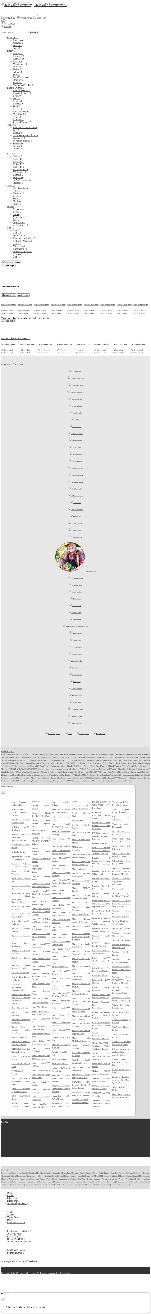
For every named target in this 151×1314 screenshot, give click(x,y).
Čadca (17, 233)
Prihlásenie (12, 1198)
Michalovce (19, 172)
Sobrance (18, 177)
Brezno (17, 95)
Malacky (18, 43)
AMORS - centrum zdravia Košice (128, 775)
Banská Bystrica (15, 88)
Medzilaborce (20, 64)
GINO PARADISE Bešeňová (91, 778)
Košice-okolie (20, 169)
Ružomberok (20, 249)
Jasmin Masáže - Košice (20, 778)
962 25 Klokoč (14, 1233)
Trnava (11, 185)
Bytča (16, 230)
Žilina (10, 227)
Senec (16, 48)
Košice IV (18, 167)
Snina (16, 74)
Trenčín (11, 125)
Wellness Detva (7, 757)
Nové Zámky (20, 217)
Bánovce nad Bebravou (25, 127)
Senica (17, 198)
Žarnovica (18, 119)
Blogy (4, 1122)
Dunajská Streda (21, 188)
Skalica (17, 201)
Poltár (16, 106)
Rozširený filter (8, 295)
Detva (16, 98)
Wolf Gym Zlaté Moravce (28, 772)
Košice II (18, 161)
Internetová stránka (16, 1222)
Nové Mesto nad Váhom (25, 135)
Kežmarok (18, 58)
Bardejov (18, 53)
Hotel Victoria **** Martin (121, 766)
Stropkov (18, 80)
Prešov (11, 51)
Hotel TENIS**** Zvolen (95, 772)
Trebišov (18, 182)
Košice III (18, 164)
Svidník (17, 82)
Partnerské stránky (15, 1253)
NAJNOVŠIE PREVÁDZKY (15, 338)
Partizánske (19, 138)
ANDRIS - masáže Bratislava (79, 781)
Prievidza (18, 143)
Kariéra (10, 1195)
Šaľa (16, 220)
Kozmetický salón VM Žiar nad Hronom (103, 757)
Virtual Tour (12, 1217)
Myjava (17, 133)
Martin (17, 243)
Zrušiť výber (23, 295)
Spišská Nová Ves (22, 180)
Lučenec (18, 103)
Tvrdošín (18, 254)
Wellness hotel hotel (8, 305)
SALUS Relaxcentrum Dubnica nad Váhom (98, 769)
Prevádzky (7, 752)
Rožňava (18, 175)
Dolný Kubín (20, 235)
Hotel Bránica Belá (105, 775)
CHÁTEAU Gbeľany (10, 754)
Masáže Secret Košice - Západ (43, 778)
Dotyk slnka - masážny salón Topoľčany (32, 766)
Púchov (17, 146)
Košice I (18, 159)
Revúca (17, 109)
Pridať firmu (26, 18)
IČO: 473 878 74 (15, 1236)
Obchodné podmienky (17, 1203)
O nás (10, 1193)
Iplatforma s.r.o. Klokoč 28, (20, 1231)
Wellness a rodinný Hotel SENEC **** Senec (69, 766)
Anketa (7, 26)
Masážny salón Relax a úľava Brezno (24, 775)
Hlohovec (18, 193)
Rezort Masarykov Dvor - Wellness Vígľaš (33, 757)
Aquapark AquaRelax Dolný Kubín (55, 775)
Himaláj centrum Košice (26, 763)
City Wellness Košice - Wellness (51, 763)
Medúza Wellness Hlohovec (95, 754)
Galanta (17, 190)
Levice (17, 212)
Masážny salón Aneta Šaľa (54, 781)
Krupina (17, 101)
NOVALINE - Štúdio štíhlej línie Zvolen (26, 781)
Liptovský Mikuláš (22, 241)
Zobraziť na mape (12, 263)
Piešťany (18, 196)
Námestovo (19, 246)
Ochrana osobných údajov (19, 1241)
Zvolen (17, 117)
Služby (10, 1212)
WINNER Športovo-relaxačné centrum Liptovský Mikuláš (53, 769)
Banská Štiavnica (22, 93)
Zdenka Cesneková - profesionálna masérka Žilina (62, 772)
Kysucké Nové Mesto (24, 238)
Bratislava (12, 37)
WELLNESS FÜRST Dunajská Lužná (37, 754)
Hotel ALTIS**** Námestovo (116, 778)
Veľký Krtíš (19, 114)
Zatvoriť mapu (8, 266)
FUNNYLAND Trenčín (18, 769)
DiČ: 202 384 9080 (16, 1239)
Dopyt (11, 23)
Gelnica (17, 156)
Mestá (4, 1170)
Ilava (16, 130)
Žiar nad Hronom (22, 122)
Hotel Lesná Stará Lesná (67, 778)
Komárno (18, 209)
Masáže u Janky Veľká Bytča (104, 781)
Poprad (17, 66)
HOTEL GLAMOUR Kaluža (84, 775)
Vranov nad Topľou (23, 85)
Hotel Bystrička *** (99, 766)
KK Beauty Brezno (130, 757)
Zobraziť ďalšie (8, 321)
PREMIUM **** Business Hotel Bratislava (83, 763)
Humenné (18, 56)
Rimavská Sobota (22, 111)
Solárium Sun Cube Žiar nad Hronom (69, 757)
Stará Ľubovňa (20, 77)
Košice (11, 153)
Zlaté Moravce (20, 225)
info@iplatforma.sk (16, 1250)
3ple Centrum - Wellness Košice (68, 754)
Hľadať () (34, 32)
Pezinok (17, 45)
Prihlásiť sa (9, 18)
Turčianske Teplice (22, 251)
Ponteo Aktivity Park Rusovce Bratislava (120, 763)
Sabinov (17, 72)
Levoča (17, 61)
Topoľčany (19, 222)
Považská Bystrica (22, 140)
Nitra (10, 206)
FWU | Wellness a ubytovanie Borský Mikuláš (129, 754)
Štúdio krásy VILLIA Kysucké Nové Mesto (119, 760)
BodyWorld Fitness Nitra (118, 772)
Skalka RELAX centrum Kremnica (86, 760)
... (124, 781)
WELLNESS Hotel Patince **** (56, 760)
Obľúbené (41, 18)
